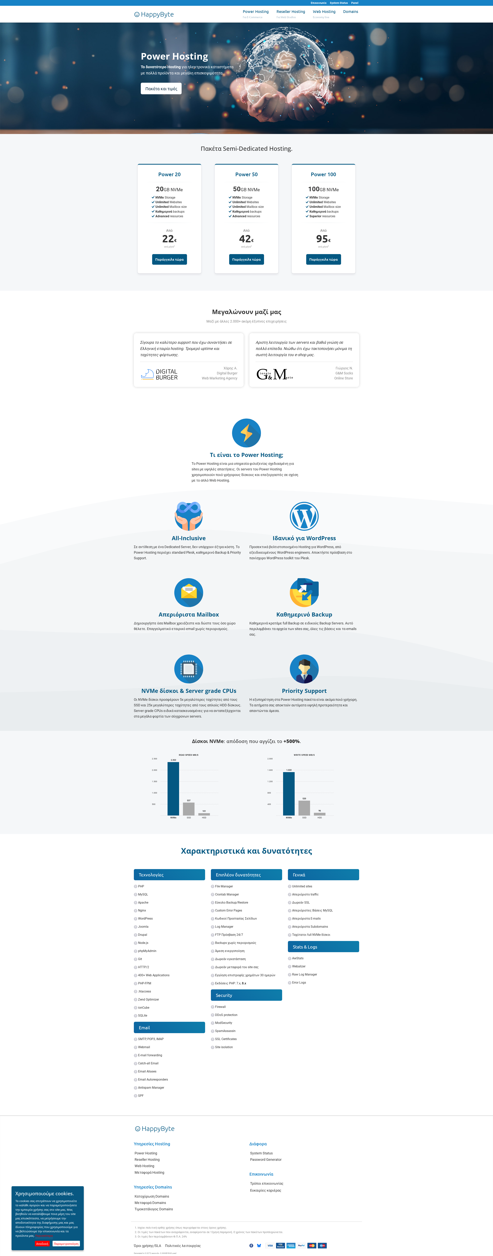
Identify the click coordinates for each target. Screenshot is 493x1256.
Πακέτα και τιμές (161, 88)
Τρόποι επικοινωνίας (266, 1183)
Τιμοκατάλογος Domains (154, 1209)
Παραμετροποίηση (66, 1243)
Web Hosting (144, 1166)
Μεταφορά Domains (150, 1203)
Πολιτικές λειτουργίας (183, 1246)
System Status (339, 3)
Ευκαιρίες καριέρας (265, 1190)
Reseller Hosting (147, 1159)
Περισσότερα (44, 1235)
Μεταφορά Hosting (149, 1172)
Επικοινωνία (318, 3)
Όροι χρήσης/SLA (147, 1246)
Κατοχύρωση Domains (152, 1196)
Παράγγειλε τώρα (169, 259)
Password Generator (266, 1159)
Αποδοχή (42, 1243)
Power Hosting (146, 1153)
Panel (354, 3)
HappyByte (156, 14)
